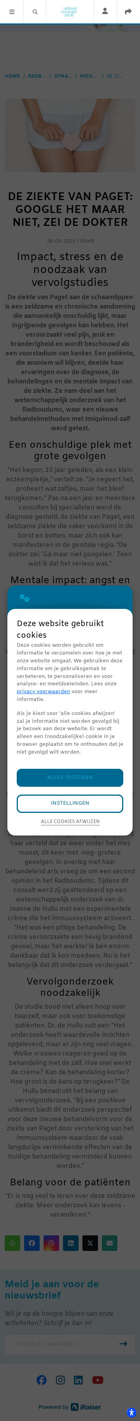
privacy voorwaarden (43, 691)
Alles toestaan (70, 777)
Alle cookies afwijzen (70, 822)
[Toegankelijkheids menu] (131, 1412)
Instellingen (70, 803)
